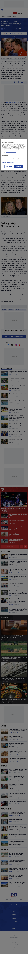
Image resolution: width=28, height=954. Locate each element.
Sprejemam (18, 166)
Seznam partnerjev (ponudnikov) (8, 162)
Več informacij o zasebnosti (11, 152)
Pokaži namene (9, 166)
